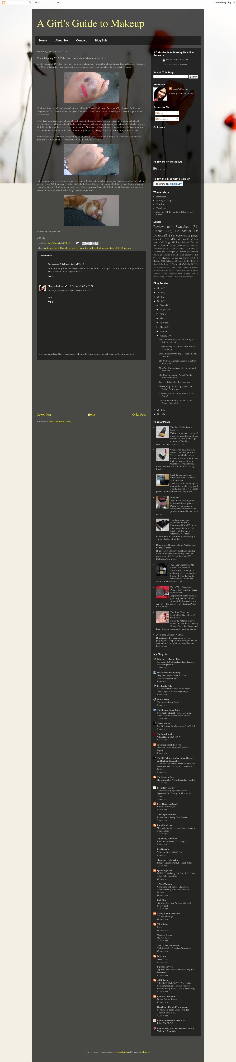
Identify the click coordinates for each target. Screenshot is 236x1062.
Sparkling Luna (164, 870)
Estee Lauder (185, 254)
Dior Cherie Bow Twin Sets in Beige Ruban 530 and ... (176, 341)
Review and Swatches (171, 226)
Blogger (145, 1051)
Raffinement (102, 247)
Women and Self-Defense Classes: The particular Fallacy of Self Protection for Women (173, 889)
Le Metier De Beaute (175, 233)
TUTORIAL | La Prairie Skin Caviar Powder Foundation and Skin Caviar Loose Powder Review (176, 766)
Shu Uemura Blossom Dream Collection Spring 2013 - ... (177, 362)
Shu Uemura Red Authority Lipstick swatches (176, 779)
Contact (81, 40)
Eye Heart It (163, 849)
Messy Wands (163, 723)
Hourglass (180, 270)
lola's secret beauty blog (169, 659)
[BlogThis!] (87, 243)
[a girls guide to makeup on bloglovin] (168, 185)
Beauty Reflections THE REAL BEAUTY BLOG (172, 1022)
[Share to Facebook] (93, 243)
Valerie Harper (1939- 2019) (168, 736)
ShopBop (160, 204)
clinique (188, 276)
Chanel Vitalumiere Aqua (186, 267)
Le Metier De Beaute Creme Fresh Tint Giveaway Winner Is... (173, 1011)
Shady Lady (177, 264)
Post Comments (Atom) (60, 421)
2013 (159, 301)
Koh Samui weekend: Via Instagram (172, 841)
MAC (192, 245)
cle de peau (178, 276)
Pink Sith (161, 900)
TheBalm (157, 251)
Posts (160, 113)
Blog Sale (101, 40)
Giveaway (181, 248)
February (164, 331)
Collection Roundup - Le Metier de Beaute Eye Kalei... (175, 402)
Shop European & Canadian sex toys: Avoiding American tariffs (172, 676)
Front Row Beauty (166, 787)
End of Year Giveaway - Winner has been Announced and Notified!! (183, 590)
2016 (159, 288)
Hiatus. (160, 927)
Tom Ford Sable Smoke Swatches (174, 381)
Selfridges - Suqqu (164, 200)
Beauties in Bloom (166, 996)
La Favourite (82, 247)
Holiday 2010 (189, 258)
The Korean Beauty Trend (167, 702)
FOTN (169, 248)
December (165, 305)
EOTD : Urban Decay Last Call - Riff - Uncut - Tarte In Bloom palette (176, 874)
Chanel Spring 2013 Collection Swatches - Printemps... (178, 348)
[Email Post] (77, 242)
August (163, 309)
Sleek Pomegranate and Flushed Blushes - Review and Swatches (182, 477)
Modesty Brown (164, 934)
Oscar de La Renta (160, 264)
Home (43, 40)
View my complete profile (181, 93)
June (162, 313)
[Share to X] (90, 243)
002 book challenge (165, 916)
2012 (159, 409)
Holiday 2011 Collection (163, 261)
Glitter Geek (163, 699)
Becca (156, 245)
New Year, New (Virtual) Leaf (169, 852)
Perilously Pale (164, 685)
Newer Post (44, 414)
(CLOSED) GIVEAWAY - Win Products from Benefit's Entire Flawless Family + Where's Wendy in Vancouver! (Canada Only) (176, 986)
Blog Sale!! (175, 497)
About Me (61, 40)
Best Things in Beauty (167, 803)
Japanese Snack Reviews (169, 744)
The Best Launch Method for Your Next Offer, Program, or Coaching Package (173, 690)
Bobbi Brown (169, 245)
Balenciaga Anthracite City (163, 267)
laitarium (161, 956)
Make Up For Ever (186, 261)
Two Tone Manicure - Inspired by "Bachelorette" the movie (182, 615)
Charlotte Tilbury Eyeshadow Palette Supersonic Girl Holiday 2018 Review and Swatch (174, 793)
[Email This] (83, 243)
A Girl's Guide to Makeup (90, 23)
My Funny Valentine (167, 838)
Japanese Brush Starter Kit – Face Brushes (174, 862)
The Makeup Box (165, 777)
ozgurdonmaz (122, 1051)
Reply (50, 275)
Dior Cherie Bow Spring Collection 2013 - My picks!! (178, 355)
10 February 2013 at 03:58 (81, 286)
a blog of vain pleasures (168, 913)
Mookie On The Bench (168, 945)
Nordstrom (161, 196)
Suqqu (168, 242)
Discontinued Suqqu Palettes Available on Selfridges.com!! (176, 546)
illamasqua (170, 251)
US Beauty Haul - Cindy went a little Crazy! (176, 395)
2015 (159, 292)
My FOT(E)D (163, 937)
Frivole (71, 247)
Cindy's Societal (55, 286)
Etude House (168, 270)
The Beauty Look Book (168, 710)
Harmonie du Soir (170, 258)
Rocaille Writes (164, 825)
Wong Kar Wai (165, 276)
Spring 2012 (190, 264)
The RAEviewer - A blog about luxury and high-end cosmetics (175, 759)
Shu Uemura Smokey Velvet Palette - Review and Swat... (176, 376)
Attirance (48, 247)
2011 (159, 414)
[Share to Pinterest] (96, 243)
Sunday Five (162, 958)
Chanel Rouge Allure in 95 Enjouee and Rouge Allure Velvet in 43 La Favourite (183, 452)
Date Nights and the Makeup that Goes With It (176, 726)
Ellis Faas (157, 248)
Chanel (63, 247)
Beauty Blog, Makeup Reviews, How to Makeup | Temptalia (175, 1030)
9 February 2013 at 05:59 (72, 263)
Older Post (139, 414)
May (162, 318)
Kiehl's (189, 270)
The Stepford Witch (166, 814)
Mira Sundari (163, 924)
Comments (163, 118)
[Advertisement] (91, 386)
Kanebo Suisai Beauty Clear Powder (172, 817)
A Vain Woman (164, 883)
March (163, 326)
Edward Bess (169, 254)
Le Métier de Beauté (178, 239)
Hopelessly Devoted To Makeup (172, 1006)
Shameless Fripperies (167, 859)
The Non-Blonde (165, 734)
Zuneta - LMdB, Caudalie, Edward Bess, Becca (175, 213)
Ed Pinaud (157, 270)
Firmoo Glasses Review (167, 999)
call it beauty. (163, 980)
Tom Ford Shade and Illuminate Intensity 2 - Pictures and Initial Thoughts (183, 522)
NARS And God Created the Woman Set (174, 948)
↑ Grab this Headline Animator (176, 64)
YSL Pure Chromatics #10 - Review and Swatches (177, 369)
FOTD (183, 245)
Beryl (56, 247)
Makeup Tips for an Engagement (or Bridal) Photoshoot (175, 388)
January (164, 335)
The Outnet (161, 208)
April (162, 322)
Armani (183, 251)
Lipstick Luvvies (165, 966)
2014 (159, 296)
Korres (192, 248)
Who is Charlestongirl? (166, 806)
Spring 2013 (115, 247)
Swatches (126, 247)
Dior (193, 242)
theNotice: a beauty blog (169, 672)
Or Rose (92, 247)
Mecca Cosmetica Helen (172, 273)
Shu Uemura (178, 235)
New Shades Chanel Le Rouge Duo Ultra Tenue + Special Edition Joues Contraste (174, 714)
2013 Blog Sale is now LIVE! (169, 634)
